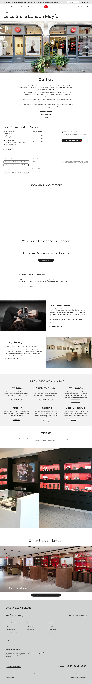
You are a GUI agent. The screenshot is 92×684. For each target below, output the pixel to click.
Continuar (83, 2)
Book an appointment (72, 140)
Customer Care (46, 399)
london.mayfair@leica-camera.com (15, 142)
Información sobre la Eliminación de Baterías (60, 673)
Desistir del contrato (36, 654)
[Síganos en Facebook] (74, 666)
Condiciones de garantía (43, 673)
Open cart (87, 7)
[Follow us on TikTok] (78, 666)
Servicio (30, 7)
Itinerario (8, 149)
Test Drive (16, 399)
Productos (6, 7)
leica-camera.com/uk (11, 144)
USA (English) (70, 2)
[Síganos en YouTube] (71, 666)
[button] (84, 615)
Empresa (23, 7)
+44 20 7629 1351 (10, 140)
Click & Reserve (75, 421)
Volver (7, 12)
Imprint (7, 673)
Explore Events (46, 260)
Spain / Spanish (16, 615)
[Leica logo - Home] (46, 6)
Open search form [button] (78, 7)
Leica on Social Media (14, 666)
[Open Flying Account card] (81, 7)
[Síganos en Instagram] (67, 666)
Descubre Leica (15, 7)
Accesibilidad (33, 673)
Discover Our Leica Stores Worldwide (45, 595)
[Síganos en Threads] (81, 666)
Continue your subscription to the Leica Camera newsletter (54, 285)
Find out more (55, 326)
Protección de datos (15, 673)
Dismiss (87, 2)
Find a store (84, 7)
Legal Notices (25, 673)
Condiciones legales (10, 677)
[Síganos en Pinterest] (85, 666)
